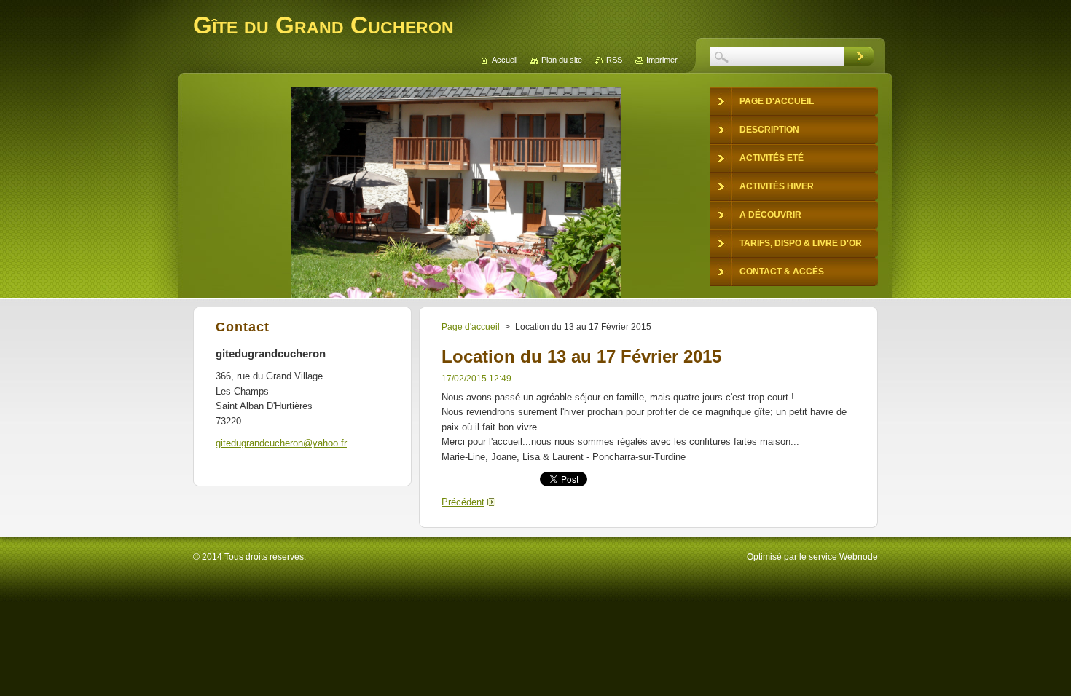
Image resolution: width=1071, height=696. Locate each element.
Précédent (463, 502)
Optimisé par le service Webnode (812, 557)
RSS (614, 59)
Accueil (504, 59)
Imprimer (662, 59)
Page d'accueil (471, 327)
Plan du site (561, 59)
